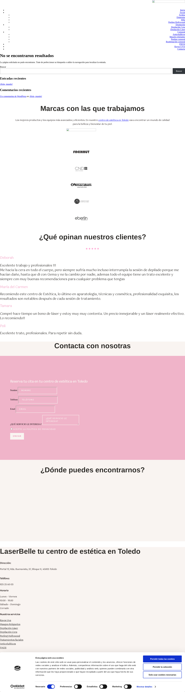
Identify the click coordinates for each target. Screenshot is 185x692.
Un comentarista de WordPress (13, 96)
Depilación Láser (177, 29)
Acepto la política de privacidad (34, 429)
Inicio (182, 10)
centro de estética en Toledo (113, 120)
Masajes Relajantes (10, 624)
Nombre (13, 390)
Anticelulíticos (179, 34)
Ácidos (182, 15)
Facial (182, 12)
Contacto (181, 49)
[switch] (78, 686)
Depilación (180, 25)
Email (12, 409)
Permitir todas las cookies (162, 659)
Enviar (17, 436)
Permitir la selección (162, 667)
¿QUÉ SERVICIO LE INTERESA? (26, 424)
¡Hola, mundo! (6, 84)
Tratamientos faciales (11, 640)
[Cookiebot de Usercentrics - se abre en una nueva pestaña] (17, 687)
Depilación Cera (178, 27)
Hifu (183, 20)
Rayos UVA (179, 46)
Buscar (3, 67)
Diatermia (181, 17)
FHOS (182, 44)
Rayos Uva (5, 620)
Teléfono (14, 399)
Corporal (181, 32)
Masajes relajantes (177, 37)
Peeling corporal (178, 39)
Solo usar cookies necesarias (162, 675)
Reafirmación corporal (175, 42)
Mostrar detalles (144, 687)
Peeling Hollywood (176, 22)
